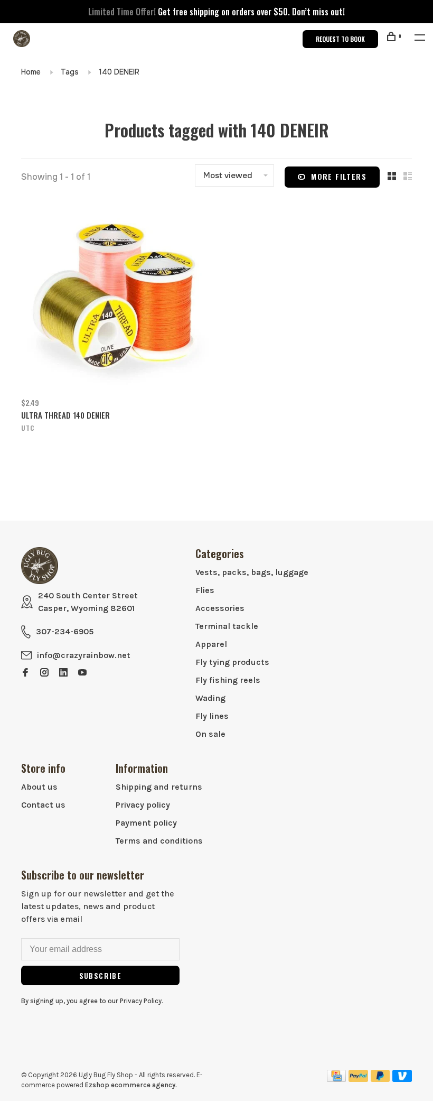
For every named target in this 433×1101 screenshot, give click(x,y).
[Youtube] (82, 673)
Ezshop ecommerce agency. (131, 1085)
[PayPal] (358, 1079)
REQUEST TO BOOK (340, 38)
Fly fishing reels (227, 680)
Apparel (211, 644)
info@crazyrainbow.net (83, 655)
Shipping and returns (159, 787)
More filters (338, 176)
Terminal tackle (226, 626)
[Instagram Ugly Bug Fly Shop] (44, 673)
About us (39, 787)
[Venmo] (402, 1079)
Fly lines (212, 716)
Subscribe (100, 975)
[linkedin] (63, 673)
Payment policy (146, 823)
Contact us (43, 805)
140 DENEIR (119, 72)
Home (31, 72)
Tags (70, 72)
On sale (210, 734)
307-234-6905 (64, 631)
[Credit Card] (336, 1079)
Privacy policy (143, 805)
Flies (204, 590)
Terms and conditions (159, 841)
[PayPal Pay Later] (380, 1079)
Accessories (219, 608)
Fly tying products (232, 662)
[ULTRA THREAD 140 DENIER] (115, 296)
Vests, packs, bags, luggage (251, 572)
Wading (210, 698)
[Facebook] (25, 673)
